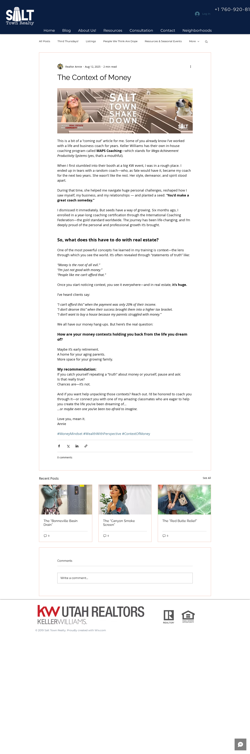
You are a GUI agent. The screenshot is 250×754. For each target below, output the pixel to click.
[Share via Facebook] (59, 446)
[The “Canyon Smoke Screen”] (125, 499)
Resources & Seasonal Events (163, 41)
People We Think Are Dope (120, 41)
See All (207, 478)
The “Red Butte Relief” (179, 521)
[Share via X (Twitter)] (68, 446)
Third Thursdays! (68, 41)
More (192, 41)
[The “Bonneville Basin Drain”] (65, 499)
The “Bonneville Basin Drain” (61, 523)
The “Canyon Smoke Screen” (119, 523)
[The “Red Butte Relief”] (184, 499)
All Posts (44, 41)
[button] (87, 30)
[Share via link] (86, 446)
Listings (91, 41)
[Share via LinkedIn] (77, 446)
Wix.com (100, 630)
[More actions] (190, 66)
